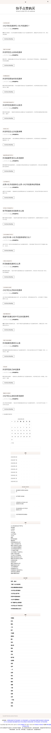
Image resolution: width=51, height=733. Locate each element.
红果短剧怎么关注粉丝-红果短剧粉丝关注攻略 (22, 503)
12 (18, 430)
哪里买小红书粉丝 (6, 393)
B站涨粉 (13, 527)
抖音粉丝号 (13, 562)
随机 (12, 624)
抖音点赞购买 (23, 722)
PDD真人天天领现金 (16, 555)
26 (18, 436)
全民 (12, 696)
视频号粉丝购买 (39, 720)
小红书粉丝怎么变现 (7, 287)
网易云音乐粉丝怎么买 (16, 557)
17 (12, 433)
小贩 (12, 687)
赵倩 (12, 672)
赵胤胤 (12, 660)
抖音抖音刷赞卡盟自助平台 (8, 102)
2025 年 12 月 (14, 481)
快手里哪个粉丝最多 (20, 496)
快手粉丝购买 (14, 539)
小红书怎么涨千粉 (15, 593)
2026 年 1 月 (14, 478)
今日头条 (13, 532)
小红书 (12, 535)
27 (21, 436)
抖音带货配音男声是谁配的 (21, 514)
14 (24, 430)
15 (26, 430)
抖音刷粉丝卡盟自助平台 (17, 570)
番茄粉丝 (13, 540)
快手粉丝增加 (44, 722)
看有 (12, 648)
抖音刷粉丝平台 (14, 568)
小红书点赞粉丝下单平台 (8, 234)
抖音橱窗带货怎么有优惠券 (13, 158)
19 (18, 433)
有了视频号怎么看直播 (16, 602)
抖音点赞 (5, 366)
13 (20, 430)
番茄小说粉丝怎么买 (15, 563)
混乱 (12, 675)
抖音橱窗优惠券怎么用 (11, 264)
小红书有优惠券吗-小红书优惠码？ (16, 26)
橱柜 (12, 681)
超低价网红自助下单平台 (8, 155)
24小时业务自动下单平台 (17, 526)
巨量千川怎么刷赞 (6, 49)
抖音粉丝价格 (14, 560)
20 (21, 433)
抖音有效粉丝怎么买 (15, 542)
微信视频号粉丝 (16, 722)
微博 (12, 537)
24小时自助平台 (14, 28)
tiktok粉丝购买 (8, 722)
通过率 (12, 645)
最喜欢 (12, 636)
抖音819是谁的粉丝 (15, 596)
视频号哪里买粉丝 (6, 313)
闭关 (12, 621)
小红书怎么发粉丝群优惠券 (13, 396)
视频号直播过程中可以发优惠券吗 (16, 317)
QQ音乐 (13, 529)
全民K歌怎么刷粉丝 (15, 571)
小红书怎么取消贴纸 (15, 590)
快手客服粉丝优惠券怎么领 (13, 211)
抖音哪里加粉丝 (6, 75)
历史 (12, 654)
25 (15, 436)
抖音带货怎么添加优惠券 (12, 52)
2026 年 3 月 (14, 472)
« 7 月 (12, 443)
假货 (12, 663)
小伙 (12, 627)
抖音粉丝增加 (30, 722)
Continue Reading (8, 38)
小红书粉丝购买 (24, 720)
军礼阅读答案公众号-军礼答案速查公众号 (22, 509)
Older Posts (8, 414)
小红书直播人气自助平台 (17, 552)
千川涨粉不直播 (14, 550)
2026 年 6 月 (14, 463)
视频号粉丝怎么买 (15, 565)
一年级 (12, 699)
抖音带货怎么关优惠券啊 (12, 132)
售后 (12, 642)
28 (24, 436)
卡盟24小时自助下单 (16, 544)
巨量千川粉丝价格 (15, 553)
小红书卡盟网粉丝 (15, 599)
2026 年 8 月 (14, 457)
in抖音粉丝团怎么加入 (16, 608)
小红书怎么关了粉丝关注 (17, 605)
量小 (12, 639)
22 (27, 433)
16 (29, 430)
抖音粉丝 (36, 724)
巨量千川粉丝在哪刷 (7, 340)
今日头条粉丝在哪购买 (16, 547)
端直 (12, 651)
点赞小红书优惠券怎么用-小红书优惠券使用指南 (21, 184)
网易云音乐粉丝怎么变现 (17, 558)
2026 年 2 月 (14, 475)
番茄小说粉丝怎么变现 (16, 545)
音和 (12, 678)
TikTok (12, 530)
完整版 (12, 618)
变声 (12, 666)
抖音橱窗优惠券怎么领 (11, 343)
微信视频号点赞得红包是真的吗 (22, 491)
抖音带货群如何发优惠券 (12, 79)
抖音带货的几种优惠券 (11, 369)
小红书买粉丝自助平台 (16, 548)
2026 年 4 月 (14, 469)
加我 (12, 702)
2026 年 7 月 (14, 460)
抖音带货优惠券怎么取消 (12, 105)
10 (12, 430)
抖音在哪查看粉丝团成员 (17, 587)
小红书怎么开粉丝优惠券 (12, 290)
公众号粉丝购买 (32, 720)
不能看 (12, 633)
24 (12, 436)
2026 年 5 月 (14, 466)
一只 (12, 669)
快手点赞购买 (25, 8)
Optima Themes (14, 715)
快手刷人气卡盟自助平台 (8, 208)
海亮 (12, 690)
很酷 (12, 684)
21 (23, 433)
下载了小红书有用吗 (15, 584)
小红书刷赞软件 (14, 566)
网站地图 (49, 724)
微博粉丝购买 (10, 720)
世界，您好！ (14, 581)
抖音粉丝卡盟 (25, 726)
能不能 (12, 657)
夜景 (12, 693)
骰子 (12, 630)
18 (15, 433)
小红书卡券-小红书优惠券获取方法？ (17, 237)
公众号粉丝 (13, 534)
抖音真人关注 (6, 128)
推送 (12, 705)
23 (30, 433)
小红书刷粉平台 (6, 181)
